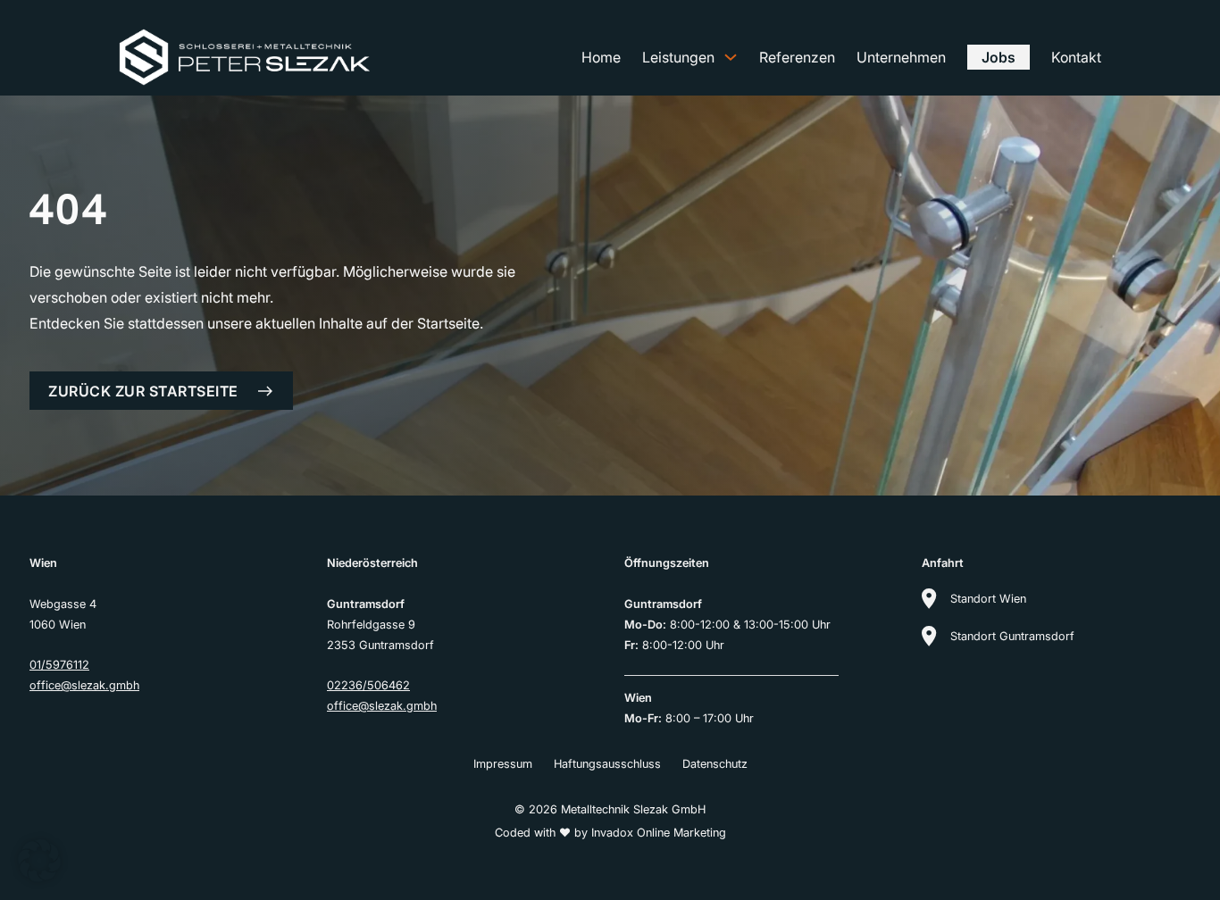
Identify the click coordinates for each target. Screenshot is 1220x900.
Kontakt (1076, 57)
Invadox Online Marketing (658, 832)
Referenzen (797, 57)
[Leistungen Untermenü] (730, 57)
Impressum (502, 764)
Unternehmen (901, 57)
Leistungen (678, 57)
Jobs (998, 57)
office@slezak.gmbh (84, 685)
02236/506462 (368, 685)
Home (601, 57)
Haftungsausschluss (607, 764)
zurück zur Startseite (143, 391)
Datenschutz (715, 764)
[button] (39, 860)
